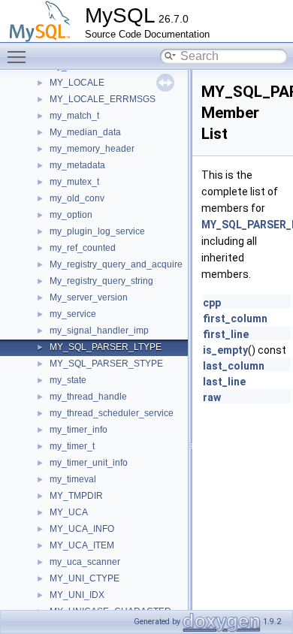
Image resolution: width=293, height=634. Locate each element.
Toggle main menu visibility (19, 56)
